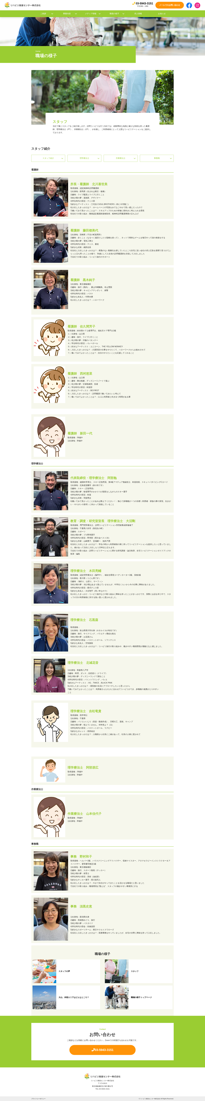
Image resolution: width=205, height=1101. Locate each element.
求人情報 (138, 14)
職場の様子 (114, 14)
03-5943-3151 (144, 3)
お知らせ (162, 14)
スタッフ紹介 (48, 158)
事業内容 (67, 14)
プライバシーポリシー (38, 1099)
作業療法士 (120, 158)
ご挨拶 (43, 14)
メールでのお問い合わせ (169, 5)
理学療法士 (84, 158)
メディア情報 (90, 14)
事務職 (157, 158)
